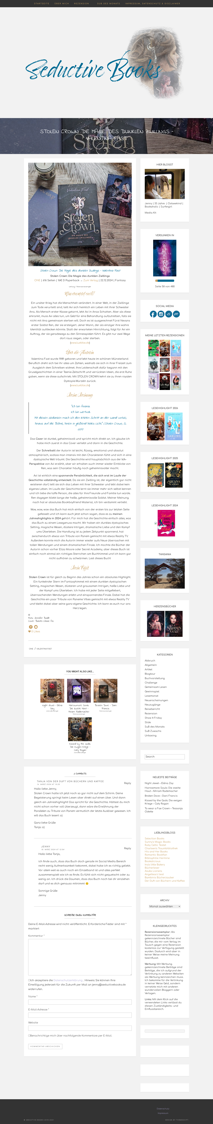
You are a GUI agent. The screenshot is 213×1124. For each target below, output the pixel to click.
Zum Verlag (90, 280)
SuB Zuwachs (153, 731)
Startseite (41, 4)
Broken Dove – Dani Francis (161, 796)
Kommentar (36, 936)
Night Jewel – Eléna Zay (159, 783)
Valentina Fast (44, 649)
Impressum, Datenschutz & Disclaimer (152, 4)
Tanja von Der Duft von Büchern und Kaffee (70, 781)
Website (33, 1022)
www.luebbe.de (80, 342)
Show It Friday (153, 718)
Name (32, 996)
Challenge (151, 682)
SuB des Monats (108, 4)
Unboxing (150, 735)
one (31, 649)
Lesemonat (151, 696)
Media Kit (150, 213)
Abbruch (150, 660)
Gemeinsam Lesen (156, 687)
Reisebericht (152, 709)
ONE (37, 280)
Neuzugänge (152, 704)
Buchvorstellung (155, 678)
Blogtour (150, 674)
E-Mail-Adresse (38, 1009)
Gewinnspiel (152, 691)
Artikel (148, 669)
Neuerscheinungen (156, 700)
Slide (148, 722)
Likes (35, 631)
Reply (127, 783)
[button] (31, 627)
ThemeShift (182, 1120)
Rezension (81, 4)
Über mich (61, 4)
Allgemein (151, 665)
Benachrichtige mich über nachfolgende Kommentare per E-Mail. (71, 1035)
